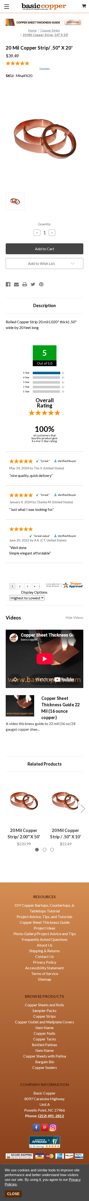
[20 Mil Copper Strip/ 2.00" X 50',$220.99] (23, 801)
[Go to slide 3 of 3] (52, 849)
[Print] (24, 284)
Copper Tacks (44, 1039)
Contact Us (44, 956)
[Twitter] (33, 284)
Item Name (44, 1027)
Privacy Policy (44, 962)
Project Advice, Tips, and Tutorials (44, 916)
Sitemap (44, 979)
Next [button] (82, 808)
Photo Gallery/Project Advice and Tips (44, 933)
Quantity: (44, 224)
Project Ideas (44, 928)
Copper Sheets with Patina (44, 1056)
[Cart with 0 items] (84, 6)
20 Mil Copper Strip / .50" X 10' (65, 833)
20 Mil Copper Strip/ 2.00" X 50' (24, 833)
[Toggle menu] (6, 6)
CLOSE (13, 1194)
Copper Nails (44, 1033)
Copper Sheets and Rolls (44, 1004)
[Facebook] (8, 284)
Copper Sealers (44, 1067)
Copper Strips (44, 1016)
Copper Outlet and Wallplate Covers (44, 1022)
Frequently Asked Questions (45, 939)
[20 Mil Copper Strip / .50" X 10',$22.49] (65, 801)
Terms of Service (44, 973)
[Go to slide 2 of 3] (44, 849)
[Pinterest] (41, 284)
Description (44, 305)
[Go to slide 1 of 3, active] (37, 849)
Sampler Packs (44, 1010)
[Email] (16, 284)
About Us (44, 945)
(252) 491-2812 (51, 1115)
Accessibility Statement (44, 967)
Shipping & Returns (44, 950)
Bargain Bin (44, 1061)
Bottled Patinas (44, 1044)
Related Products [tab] (45, 764)
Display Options (34, 592)
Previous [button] (6, 808)
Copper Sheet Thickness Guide (45, 922)
